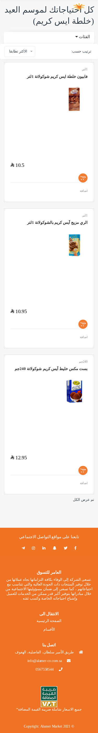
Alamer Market (51, 726)
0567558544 (45, 669)
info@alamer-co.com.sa (44, 661)
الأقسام (49, 629)
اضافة (84, 191)
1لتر (85, 69)
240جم (83, 361)
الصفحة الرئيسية (49, 621)
